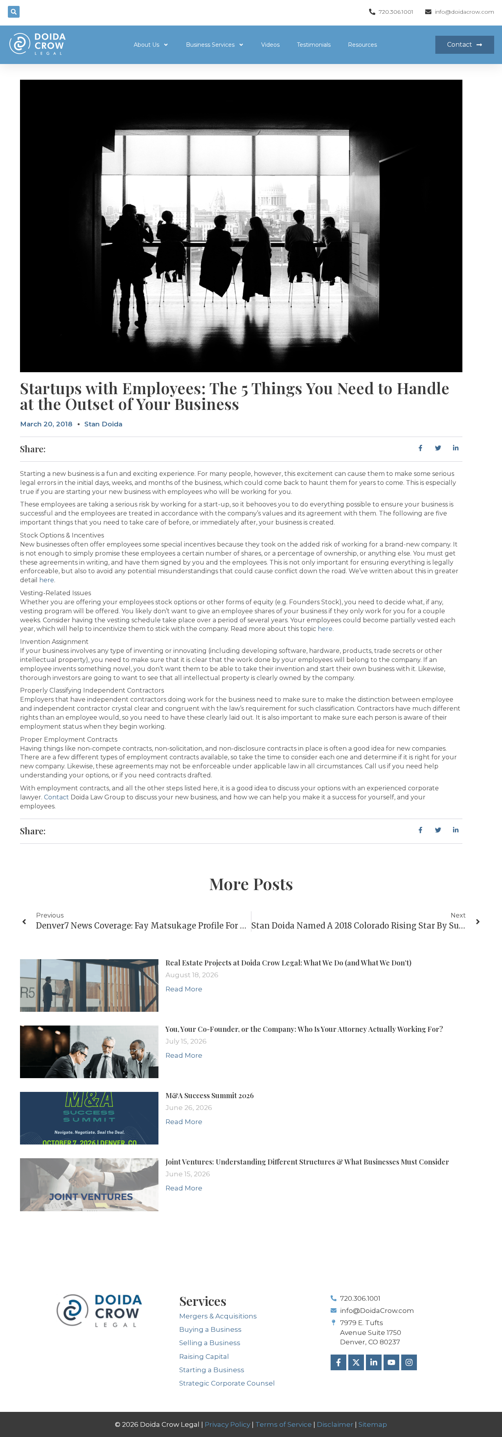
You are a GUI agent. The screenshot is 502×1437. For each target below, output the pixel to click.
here (46, 580)
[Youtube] (391, 1362)
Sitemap (372, 1424)
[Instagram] (409, 1362)
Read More (184, 989)
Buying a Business (210, 1329)
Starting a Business (211, 1370)
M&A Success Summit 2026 (210, 1095)
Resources (362, 44)
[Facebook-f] (338, 1362)
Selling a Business (209, 1343)
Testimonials (314, 44)
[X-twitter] (356, 1362)
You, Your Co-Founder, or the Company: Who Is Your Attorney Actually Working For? (304, 1029)
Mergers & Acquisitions (218, 1316)
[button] (14, 12)
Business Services (210, 44)
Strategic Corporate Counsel (227, 1383)
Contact (56, 797)
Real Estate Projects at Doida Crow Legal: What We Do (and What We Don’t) (288, 962)
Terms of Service (283, 1424)
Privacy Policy (227, 1424)
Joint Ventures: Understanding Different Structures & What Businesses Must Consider (307, 1161)
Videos (270, 44)
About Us (146, 44)
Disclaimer (335, 1424)
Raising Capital (204, 1356)
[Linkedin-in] (374, 1362)
